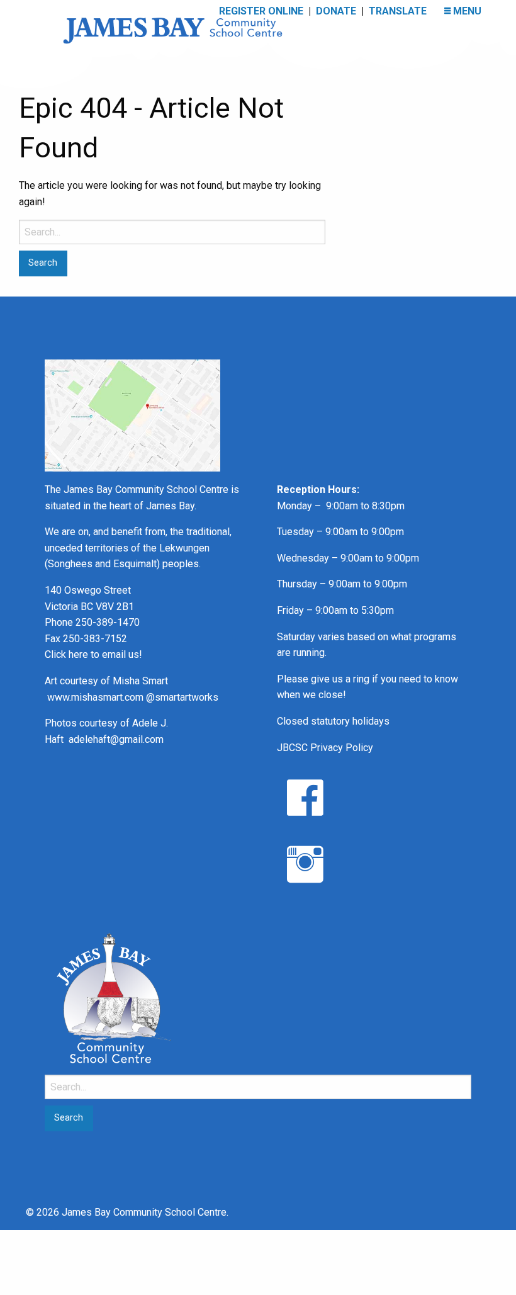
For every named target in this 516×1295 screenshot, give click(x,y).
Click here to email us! (93, 654)
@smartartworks (182, 697)
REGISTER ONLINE (261, 11)
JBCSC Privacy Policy (325, 748)
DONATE (336, 11)
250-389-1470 (108, 622)
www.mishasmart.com (95, 697)
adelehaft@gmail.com (116, 739)
